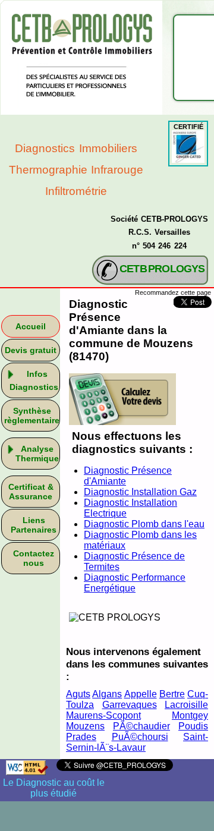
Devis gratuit (30, 350)
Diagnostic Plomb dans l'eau (144, 524)
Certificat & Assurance (31, 491)
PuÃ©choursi (140, 737)
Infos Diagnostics (34, 380)
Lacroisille (186, 705)
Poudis (193, 726)
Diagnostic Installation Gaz (140, 492)
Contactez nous (33, 558)
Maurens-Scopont (103, 715)
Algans (107, 694)
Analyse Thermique (37, 453)
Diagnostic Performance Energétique (134, 582)
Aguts (78, 694)
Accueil (30, 326)
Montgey (190, 715)
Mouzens (85, 726)
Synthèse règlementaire (31, 415)
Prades (81, 737)
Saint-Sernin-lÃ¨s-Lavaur (137, 742)
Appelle (140, 694)
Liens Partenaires (33, 524)
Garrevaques (129, 705)
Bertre (172, 694)
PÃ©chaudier (141, 726)
